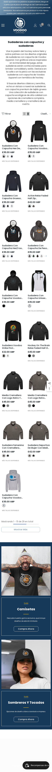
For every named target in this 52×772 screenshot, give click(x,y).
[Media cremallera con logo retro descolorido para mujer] (39, 381)
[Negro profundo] (29, 156)
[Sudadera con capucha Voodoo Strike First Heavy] (39, 131)
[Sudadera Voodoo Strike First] (13, 331)
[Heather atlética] (3, 505)
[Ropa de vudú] (26, 571)
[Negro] (3, 156)
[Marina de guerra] (11, 156)
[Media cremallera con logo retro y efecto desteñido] (13, 381)
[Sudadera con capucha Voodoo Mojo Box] (13, 281)
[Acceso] (35, 25)
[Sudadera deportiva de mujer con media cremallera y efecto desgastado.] (39, 431)
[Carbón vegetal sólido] (7, 206)
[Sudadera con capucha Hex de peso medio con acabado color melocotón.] (13, 131)
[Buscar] (49, 25)
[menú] (3, 25)
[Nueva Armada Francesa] (3, 206)
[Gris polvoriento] (7, 156)
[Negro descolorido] (29, 206)
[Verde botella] (33, 256)
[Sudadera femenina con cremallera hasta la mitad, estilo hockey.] (13, 431)
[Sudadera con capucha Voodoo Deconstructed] (13, 480)
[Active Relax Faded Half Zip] (39, 181)
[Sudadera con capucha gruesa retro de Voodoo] (13, 181)
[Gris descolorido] (33, 206)
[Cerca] (50, 8)
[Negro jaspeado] (29, 256)
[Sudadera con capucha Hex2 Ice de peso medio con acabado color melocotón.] (13, 231)
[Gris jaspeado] (33, 156)
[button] (24, 114)
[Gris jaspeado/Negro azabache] (29, 306)
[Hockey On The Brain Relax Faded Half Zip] (39, 331)
